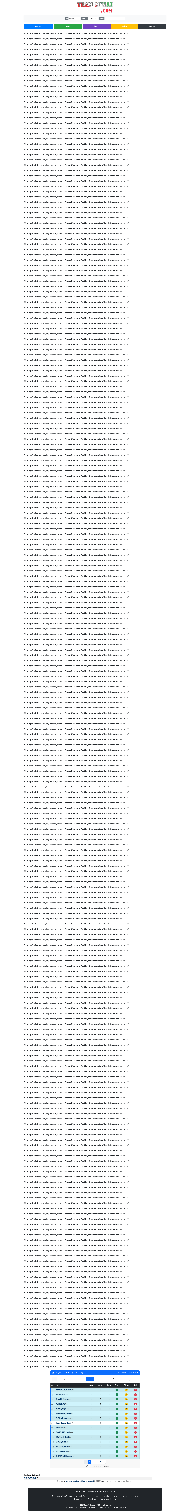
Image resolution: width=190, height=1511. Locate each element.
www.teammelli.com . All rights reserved (80, 1481)
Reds (135, 1385)
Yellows (126, 1385)
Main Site (152, 26)
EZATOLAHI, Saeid (62, 1437)
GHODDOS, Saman (62, 1446)
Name (58, 1385)
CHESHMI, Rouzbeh (63, 1418)
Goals (117, 1385)
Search (90, 1379)
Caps (109, 1385)
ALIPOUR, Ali (60, 1404)
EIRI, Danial (60, 1427)
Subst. (100, 1385)
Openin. (91, 1385)
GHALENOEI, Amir (30, 1478)
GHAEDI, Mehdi (61, 1442)
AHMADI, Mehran (62, 1399)
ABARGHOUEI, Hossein (64, 1390)
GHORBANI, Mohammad (64, 1456)
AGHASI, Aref (61, 1394)
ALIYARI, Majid (61, 1409)
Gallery (124, 26)
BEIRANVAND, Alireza (63, 1413)
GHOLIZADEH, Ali (62, 1451)
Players (67, 26)
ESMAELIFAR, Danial (63, 1432)
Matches (38, 26)
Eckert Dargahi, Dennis (64, 1423)
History (95, 26)
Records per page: (120, 1379)
